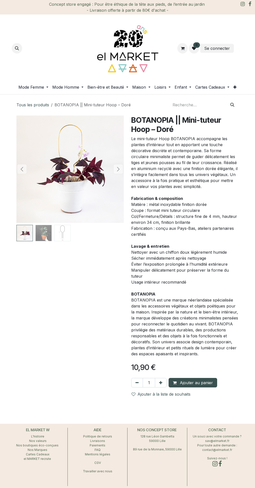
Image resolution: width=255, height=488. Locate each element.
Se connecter (217, 48)
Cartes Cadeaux (38, 454)
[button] (17, 48)
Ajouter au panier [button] (196, 382)
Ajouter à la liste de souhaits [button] (164, 394)
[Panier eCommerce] (182, 48)
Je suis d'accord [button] (231, 473)
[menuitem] (33, 87)
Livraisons (97, 441)
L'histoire (37, 436)
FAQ (98, 450)
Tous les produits (32, 104)
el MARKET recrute (38, 459)
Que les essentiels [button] (231, 465)
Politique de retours (97, 436)
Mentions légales (97, 454)
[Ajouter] (161, 382)
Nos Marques (38, 450)
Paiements (97, 445)
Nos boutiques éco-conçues (37, 445)
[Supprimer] (137, 382)
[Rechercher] (232, 105)
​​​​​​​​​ (239, 48)
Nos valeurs (38, 441)
